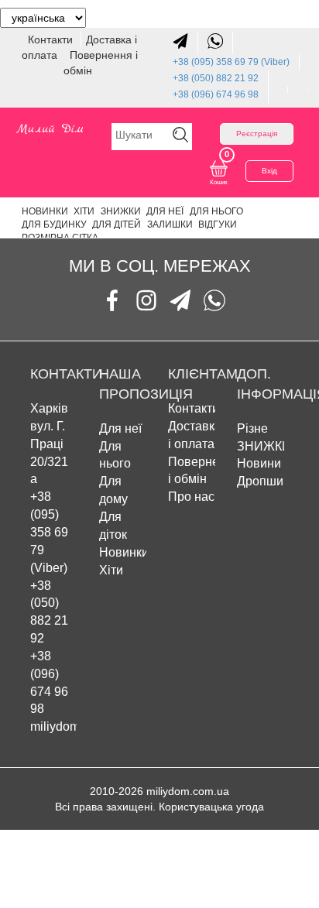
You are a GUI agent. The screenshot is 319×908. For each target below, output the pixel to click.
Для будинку (54, 224)
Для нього (216, 211)
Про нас (191, 496)
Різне (252, 428)
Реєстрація (256, 133)
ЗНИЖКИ (121, 211)
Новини (259, 463)
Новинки (45, 211)
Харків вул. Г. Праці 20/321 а (49, 443)
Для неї (120, 428)
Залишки (170, 224)
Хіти (84, 211)
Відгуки (217, 224)
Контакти (52, 39)
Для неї (165, 211)
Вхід (269, 170)
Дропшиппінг (274, 481)
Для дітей (116, 224)
